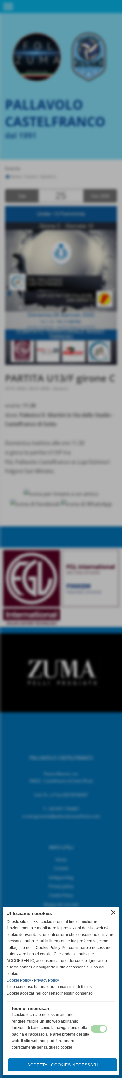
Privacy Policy (46, 980)
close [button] (113, 912)
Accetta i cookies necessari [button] (62, 1065)
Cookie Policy (19, 980)
